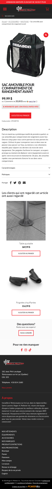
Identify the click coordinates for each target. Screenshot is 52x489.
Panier (4, 454)
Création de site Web (18, 486)
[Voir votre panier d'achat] (47, 9)
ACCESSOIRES (13, 22)
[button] (5, 9)
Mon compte (7, 461)
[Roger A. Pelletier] (26, 9)
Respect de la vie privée (11, 470)
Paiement (5, 457)
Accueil (4, 22)
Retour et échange (9, 467)
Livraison (5, 464)
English (5, 474)
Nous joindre (26, 333)
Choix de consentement (40, 483)
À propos (7, 397)
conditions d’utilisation (24, 483)
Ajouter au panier (20, 115)
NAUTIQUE (25, 22)
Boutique (5, 451)
